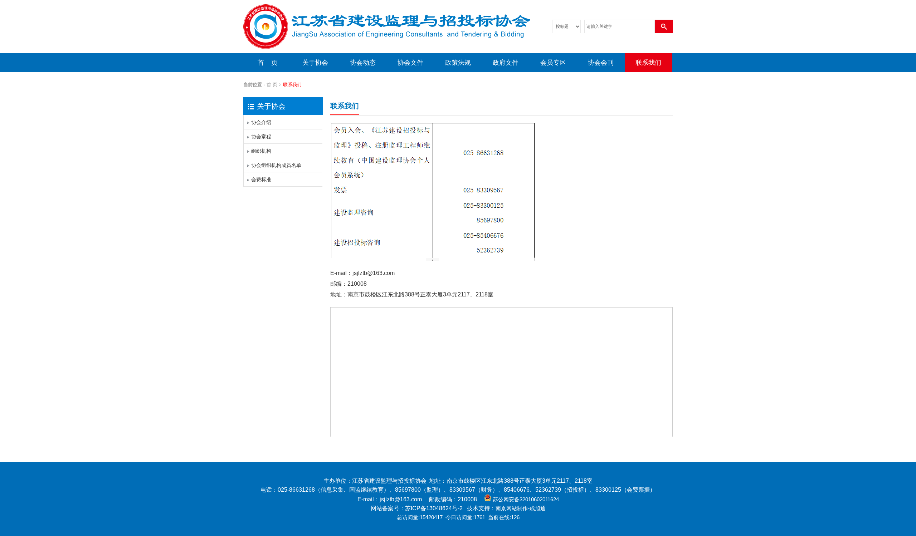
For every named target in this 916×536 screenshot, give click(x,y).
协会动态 (363, 62)
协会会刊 (601, 62)
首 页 (268, 62)
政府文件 (505, 62)
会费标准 (261, 179)
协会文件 (410, 62)
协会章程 (261, 136)
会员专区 (553, 62)
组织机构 (261, 151)
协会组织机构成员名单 (276, 165)
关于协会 (315, 62)
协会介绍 (261, 122)
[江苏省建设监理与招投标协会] (386, 51)
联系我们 (648, 62)
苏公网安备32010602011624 (526, 499)
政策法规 (458, 62)
